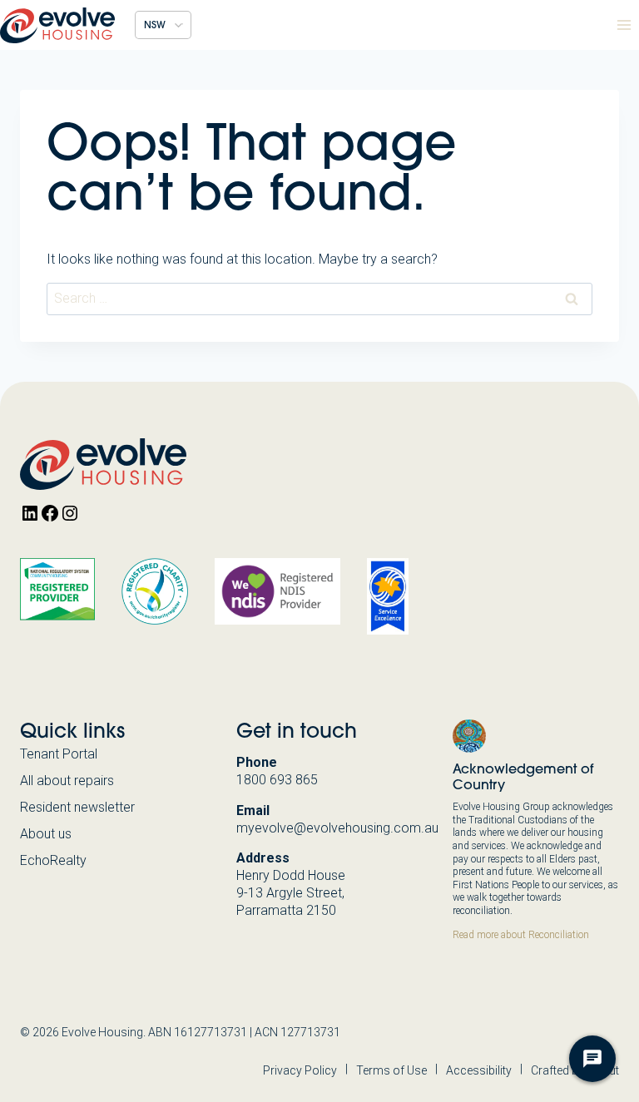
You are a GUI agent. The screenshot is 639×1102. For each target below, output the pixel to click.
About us (46, 834)
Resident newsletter (77, 807)
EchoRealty (53, 860)
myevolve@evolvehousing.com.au (337, 828)
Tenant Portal (58, 754)
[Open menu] (623, 24)
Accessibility (479, 1070)
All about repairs (67, 780)
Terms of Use (391, 1070)
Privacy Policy (300, 1070)
